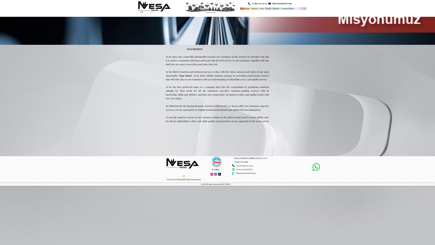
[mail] (269, 3)
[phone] (249, 3)
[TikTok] (219, 174)
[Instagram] (211, 174)
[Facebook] (215, 174)
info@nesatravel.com (282, 3)
